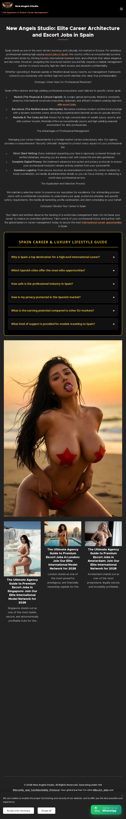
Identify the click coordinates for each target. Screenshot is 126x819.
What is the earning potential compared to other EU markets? (52, 310)
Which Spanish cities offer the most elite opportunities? (48, 270)
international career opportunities (102, 222)
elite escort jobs (66, 104)
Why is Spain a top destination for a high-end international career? (55, 257)
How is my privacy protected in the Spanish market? (46, 297)
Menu (121, 9)
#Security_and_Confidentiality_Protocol (36, 790)
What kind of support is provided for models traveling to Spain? (53, 324)
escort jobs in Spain (56, 54)
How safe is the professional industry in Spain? (42, 284)
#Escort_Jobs (100, 790)
